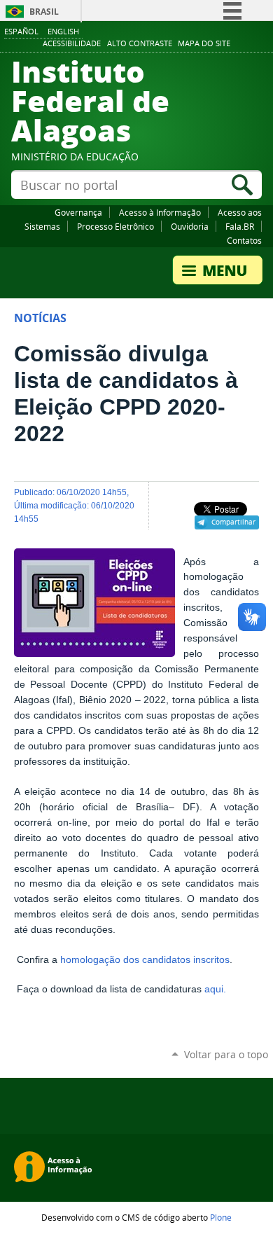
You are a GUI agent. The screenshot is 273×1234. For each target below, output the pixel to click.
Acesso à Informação (160, 212)
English (63, 31)
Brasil (44, 12)
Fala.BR (239, 226)
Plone (221, 1217)
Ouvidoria (190, 226)
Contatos (244, 240)
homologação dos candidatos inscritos (145, 960)
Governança (78, 212)
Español (21, 31)
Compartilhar (233, 522)
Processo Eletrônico (115, 226)
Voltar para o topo (226, 1054)
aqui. (215, 989)
